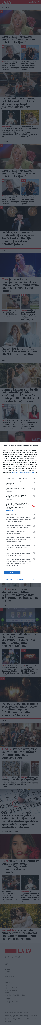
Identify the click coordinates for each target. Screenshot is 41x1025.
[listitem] (20, 478)
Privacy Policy (31, 579)
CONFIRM (12, 572)
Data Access (20, 579)
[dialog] (20, 512)
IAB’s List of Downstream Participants (23, 472)
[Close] (37, 446)
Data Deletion (10, 579)
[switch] (33, 482)
